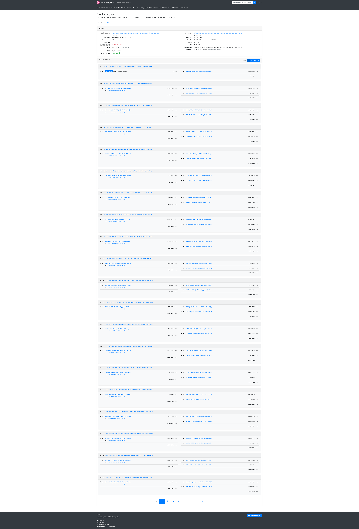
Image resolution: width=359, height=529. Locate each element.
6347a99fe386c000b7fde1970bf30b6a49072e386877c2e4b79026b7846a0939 (129, 346)
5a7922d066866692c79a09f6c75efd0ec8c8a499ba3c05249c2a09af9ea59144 (128, 215)
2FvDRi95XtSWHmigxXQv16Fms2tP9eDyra (118, 329)
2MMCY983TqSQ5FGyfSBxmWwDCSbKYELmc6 (118, 372)
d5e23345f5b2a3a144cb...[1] (116, 374)
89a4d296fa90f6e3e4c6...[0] (116, 287)
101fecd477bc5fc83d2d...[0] (116, 330)
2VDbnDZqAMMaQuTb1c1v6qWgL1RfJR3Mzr (118, 307)
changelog (113, 526)
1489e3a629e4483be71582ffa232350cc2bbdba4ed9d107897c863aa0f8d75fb (129, 433)
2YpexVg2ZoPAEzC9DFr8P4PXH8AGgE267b (118, 482)
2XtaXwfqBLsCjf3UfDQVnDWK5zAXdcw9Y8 (118, 416)
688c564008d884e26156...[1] (116, 440)
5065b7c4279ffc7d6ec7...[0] (116, 199)
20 (248, 60)
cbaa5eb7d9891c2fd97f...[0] (116, 221)
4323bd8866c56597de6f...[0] (116, 155)
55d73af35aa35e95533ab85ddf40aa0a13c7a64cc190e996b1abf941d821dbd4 (129, 280)
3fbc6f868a (105, 524)
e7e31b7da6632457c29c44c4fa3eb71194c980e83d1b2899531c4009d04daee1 (128, 66)
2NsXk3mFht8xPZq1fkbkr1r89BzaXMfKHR (118, 263)
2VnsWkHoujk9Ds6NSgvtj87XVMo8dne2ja (118, 110)
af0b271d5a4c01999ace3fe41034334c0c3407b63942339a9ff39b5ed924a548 (135, 33)
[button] (119, 2)
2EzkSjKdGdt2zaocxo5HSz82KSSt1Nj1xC (118, 154)
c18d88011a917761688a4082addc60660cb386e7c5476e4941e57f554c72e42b (129, 302)
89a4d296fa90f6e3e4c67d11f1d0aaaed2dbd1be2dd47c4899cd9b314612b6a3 (129, 258)
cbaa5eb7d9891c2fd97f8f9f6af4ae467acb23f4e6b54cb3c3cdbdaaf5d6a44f (128, 193)
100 (255, 60)
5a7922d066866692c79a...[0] (116, 243)
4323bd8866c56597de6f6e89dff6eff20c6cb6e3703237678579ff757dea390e (128, 127)
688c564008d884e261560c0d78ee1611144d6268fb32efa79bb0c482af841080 (129, 411)
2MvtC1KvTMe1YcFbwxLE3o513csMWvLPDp (118, 285)
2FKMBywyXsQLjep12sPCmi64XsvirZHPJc (118, 438)
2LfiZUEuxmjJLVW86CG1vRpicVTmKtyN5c (118, 197)
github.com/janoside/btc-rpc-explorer (108, 516)
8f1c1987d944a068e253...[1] (116, 352)
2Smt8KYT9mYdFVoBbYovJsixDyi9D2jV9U (118, 132)
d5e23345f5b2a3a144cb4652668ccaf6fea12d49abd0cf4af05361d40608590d (128, 149)
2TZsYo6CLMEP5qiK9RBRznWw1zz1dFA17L (118, 219)
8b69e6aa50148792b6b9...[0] (116, 112)
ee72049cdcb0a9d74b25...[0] (116, 418)
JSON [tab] (107, 23)
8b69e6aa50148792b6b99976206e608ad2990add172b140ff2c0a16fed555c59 (128, 83)
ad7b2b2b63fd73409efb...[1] (116, 484)
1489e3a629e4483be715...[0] (116, 462)
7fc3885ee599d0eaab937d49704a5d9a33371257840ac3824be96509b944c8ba (218, 33)
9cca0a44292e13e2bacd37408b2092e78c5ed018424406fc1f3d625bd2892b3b (129, 390)
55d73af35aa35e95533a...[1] (116, 309)
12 (196, 501)
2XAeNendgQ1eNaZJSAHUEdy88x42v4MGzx (118, 394)
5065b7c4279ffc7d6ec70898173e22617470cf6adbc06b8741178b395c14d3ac (128, 171)
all (258, 60)
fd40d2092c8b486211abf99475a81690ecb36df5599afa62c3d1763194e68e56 (129, 455)
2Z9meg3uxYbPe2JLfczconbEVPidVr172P (118, 350)
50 (252, 60)
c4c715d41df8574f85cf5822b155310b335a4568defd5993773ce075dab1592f (128, 105)
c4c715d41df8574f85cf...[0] (116, 134)
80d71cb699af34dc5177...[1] (116, 265)
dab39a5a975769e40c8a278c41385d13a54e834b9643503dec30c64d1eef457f (129, 477)
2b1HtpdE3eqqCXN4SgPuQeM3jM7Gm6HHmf (118, 241)
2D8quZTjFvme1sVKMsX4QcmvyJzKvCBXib (118, 460)
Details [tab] (100, 23)
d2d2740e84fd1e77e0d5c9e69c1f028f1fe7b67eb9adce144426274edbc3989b (129, 368)
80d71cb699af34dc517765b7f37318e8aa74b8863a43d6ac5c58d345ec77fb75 (128, 237)
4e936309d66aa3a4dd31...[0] (116, 90)
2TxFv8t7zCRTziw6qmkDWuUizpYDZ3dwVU (118, 88)
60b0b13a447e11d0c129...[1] (116, 177)
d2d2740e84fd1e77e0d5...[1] (116, 396)
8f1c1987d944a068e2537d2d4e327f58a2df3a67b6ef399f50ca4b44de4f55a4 (129, 324)
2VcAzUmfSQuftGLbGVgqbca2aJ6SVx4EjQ (118, 175)
